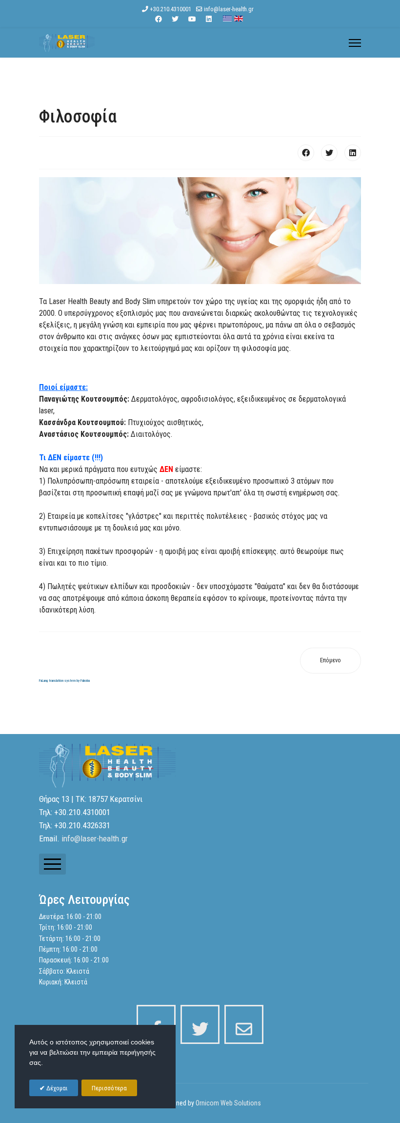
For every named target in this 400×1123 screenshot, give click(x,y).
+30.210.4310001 (170, 9)
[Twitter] (175, 19)
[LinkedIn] (352, 152)
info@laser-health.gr (229, 9)
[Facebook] (158, 19)
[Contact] (243, 1024)
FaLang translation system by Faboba (64, 680)
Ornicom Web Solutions (228, 1103)
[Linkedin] (209, 19)
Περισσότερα (109, 1088)
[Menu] (355, 43)
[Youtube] (192, 19)
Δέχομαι (56, 1088)
